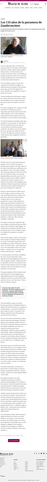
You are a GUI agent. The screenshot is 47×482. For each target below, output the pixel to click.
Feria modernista (36, 0)
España (21, 435)
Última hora (7, 7)
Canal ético (37, 480)
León (12, 7)
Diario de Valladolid (39, 463)
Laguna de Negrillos (9, 435)
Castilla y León (16, 467)
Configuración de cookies (30, 480)
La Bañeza (17, 435)
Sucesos (40, 7)
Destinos (26, 466)
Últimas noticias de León (29, 470)
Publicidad (2, 459)
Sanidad (26, 461)
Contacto (1, 465)
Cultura (35, 7)
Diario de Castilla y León (40, 461)
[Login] (45, 4)
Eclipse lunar (30, 0)
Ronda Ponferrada (17, 0)
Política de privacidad (15, 480)
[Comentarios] (12, 35)
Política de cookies (23, 480)
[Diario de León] (23, 3)
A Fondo (26, 464)
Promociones (2, 462)
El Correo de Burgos (39, 464)
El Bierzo (15, 463)
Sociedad (22, 7)
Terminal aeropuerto (10, 0)
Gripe (14, 435)
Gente (31, 7)
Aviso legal (9, 480)
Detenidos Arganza (24, 0)
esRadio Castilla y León (40, 469)
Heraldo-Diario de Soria (40, 466)
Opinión (26, 467)
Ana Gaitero (6, 61)
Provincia (16, 7)
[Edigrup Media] (3, 476)
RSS (0, 466)
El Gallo (26, 469)
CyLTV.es (37, 467)
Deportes (27, 7)
